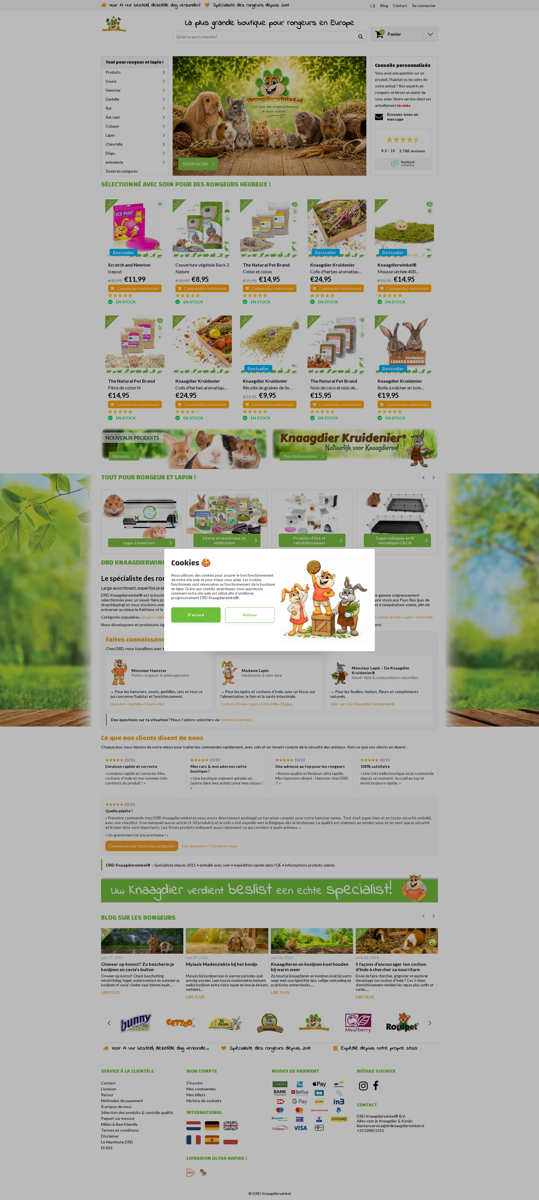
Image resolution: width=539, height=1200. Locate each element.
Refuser (250, 615)
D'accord (196, 615)
